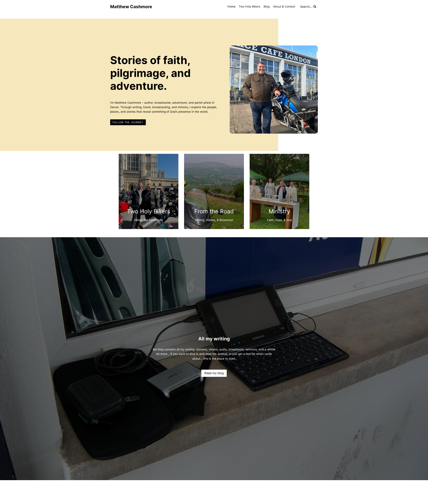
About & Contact (284, 6)
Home (231, 6)
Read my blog (214, 373)
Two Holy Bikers (249, 6)
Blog (267, 6)
